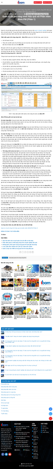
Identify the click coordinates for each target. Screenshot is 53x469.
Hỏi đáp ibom (4, 405)
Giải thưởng (45, 428)
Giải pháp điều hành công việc (9, 386)
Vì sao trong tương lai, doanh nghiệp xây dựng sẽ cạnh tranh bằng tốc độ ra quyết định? (28, 370)
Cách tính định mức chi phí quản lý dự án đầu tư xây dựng (17, 240)
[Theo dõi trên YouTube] (9, 454)
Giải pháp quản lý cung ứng (8, 392)
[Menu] (2, 2)
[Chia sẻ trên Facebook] (23, 252)
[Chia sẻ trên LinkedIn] (33, 252)
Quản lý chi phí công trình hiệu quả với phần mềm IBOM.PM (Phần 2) (19, 228)
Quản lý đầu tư (35, 428)
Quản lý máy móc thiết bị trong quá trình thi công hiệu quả (17, 248)
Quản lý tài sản (35, 443)
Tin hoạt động (4, 411)
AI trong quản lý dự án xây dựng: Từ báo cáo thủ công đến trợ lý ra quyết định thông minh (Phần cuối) (27, 341)
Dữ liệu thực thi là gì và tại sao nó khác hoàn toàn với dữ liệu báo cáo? (23, 332)
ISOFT (32, 465)
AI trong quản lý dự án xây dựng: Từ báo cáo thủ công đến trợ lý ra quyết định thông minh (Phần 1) (27, 356)
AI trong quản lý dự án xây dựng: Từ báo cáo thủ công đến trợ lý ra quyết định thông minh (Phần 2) (27, 351)
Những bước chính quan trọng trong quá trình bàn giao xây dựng (19, 244)
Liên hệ (44, 430)
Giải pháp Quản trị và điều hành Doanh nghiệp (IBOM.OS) (22, 428)
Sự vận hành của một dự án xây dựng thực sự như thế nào (20, 374)
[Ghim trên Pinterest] (30, 252)
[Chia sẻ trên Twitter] (25, 252)
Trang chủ (4, 10)
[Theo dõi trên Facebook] (2, 454)
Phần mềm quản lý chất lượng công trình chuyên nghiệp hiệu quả (19, 242)
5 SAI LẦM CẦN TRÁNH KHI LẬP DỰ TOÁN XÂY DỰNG (17, 246)
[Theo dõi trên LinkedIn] (6, 454)
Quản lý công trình (35, 432)
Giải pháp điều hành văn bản (8, 389)
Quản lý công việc (35, 454)
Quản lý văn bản (35, 450)
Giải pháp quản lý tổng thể (8, 397)
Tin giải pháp (4, 408)
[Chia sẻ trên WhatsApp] (20, 252)
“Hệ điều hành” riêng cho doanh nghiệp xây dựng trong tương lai (22, 336)
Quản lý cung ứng (35, 436)
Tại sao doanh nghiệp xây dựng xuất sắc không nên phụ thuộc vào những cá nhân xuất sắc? (28, 361)
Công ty (44, 426)
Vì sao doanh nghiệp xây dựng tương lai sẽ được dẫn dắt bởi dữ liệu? (23, 346)
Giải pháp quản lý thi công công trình (19, 10)
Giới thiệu (3, 400)
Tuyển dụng (4, 413)
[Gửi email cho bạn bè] (28, 252)
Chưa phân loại (5, 384)
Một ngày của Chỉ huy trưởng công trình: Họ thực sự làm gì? (21, 365)
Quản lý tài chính (35, 457)
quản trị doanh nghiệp (40, 30)
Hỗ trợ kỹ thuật (5, 403)
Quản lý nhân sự (35, 447)
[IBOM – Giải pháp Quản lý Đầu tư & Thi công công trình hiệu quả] (21, 2)
